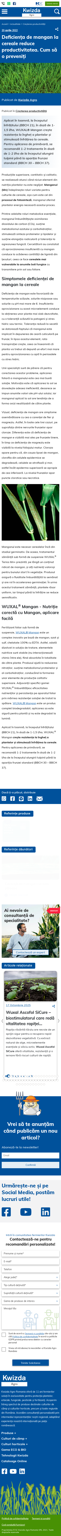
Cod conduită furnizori (13, 1524)
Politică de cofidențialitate (15, 1518)
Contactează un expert (30, 952)
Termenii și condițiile (34, 1333)
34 (36, 1080)
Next (58, 1021)
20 (55, 1076)
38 (47, 1080)
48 (30, 1084)
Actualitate (15, 24)
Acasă (5, 24)
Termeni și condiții (41, 1518)
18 (49, 1076)
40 (52, 1080)
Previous (2, 1021)
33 (33, 1080)
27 (17, 1080)
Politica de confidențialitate (25, 1336)
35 (39, 1080)
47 (28, 1084)
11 (30, 1076)
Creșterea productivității (34, 24)
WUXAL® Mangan (27, 632)
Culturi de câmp (12, 1438)
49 (33, 1084)
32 (30, 1080)
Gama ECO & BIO (13, 1450)
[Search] (53, 1006)
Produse (7, 1433)
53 (44, 1084)
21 (58, 1076)
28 (20, 1080)
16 (44, 1076)
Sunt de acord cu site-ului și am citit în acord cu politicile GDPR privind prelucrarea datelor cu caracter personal (33, 1338)
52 (41, 1084)
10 (28, 1076)
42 (58, 1080)
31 (28, 1080)
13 (36, 1076)
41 (55, 1080)
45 (22, 1084)
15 (41, 1076)
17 (47, 1076)
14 (39, 1076)
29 (22, 1080)
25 (12, 1080)
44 (20, 1084)
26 (14, 1080)
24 (9, 1080)
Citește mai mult (18, 895)
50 (36, 1084)
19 (52, 1076)
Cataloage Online (14, 1461)
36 (41, 1080)
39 (49, 1080)
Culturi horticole (13, 1444)
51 (39, 1084)
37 (44, 1080)
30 (25, 1080)
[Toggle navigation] (4, 12)
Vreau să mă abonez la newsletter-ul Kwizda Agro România (32, 1349)
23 (6, 1080)
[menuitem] (37, 3)
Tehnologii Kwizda (14, 1455)
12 (33, 1076)
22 (3, 1080)
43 (17, 1084)
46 (25, 1084)
